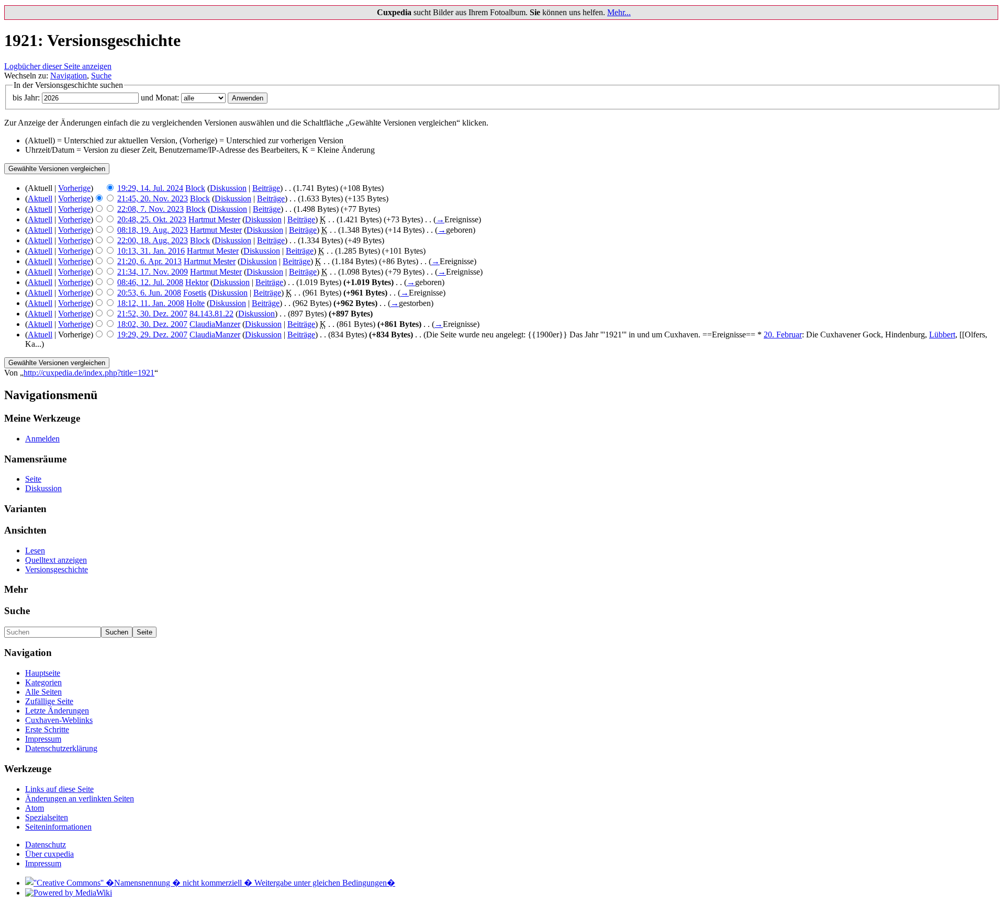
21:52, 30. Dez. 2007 (152, 313)
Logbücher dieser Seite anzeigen (57, 66)
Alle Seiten (43, 691)
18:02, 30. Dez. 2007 (152, 324)
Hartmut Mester (214, 219)
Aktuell (40, 198)
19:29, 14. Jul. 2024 (150, 188)
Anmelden (42, 438)
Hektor (196, 282)
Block (195, 188)
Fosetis (194, 292)
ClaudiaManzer (214, 324)
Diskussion (228, 188)
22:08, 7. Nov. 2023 (150, 209)
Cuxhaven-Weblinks (59, 720)
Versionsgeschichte (56, 569)
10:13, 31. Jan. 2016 (151, 250)
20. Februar (783, 334)
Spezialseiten (46, 817)
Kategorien (43, 682)
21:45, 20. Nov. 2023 (152, 198)
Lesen (35, 550)
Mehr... (619, 12)
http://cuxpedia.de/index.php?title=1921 (89, 372)
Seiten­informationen (58, 826)
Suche (101, 75)
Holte (195, 303)
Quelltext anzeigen (56, 560)
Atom (34, 807)
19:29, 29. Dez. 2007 (152, 334)
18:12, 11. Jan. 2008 (150, 303)
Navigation (68, 75)
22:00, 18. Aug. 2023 (152, 240)
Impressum (43, 738)
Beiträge (266, 188)
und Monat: (160, 97)
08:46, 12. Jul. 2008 (150, 282)
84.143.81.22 (211, 313)
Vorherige (74, 188)
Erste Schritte (47, 729)
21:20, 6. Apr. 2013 (149, 261)
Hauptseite (42, 673)
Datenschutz (45, 844)
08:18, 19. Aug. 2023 (152, 229)
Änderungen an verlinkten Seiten (79, 798)
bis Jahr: (26, 97)
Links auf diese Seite (59, 789)
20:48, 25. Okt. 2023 (151, 219)
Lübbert (942, 334)
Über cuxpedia (49, 854)
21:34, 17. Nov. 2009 (152, 271)
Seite (33, 478)
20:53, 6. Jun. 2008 (149, 292)
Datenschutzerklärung (61, 748)
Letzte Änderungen (57, 710)
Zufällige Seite (49, 701)
